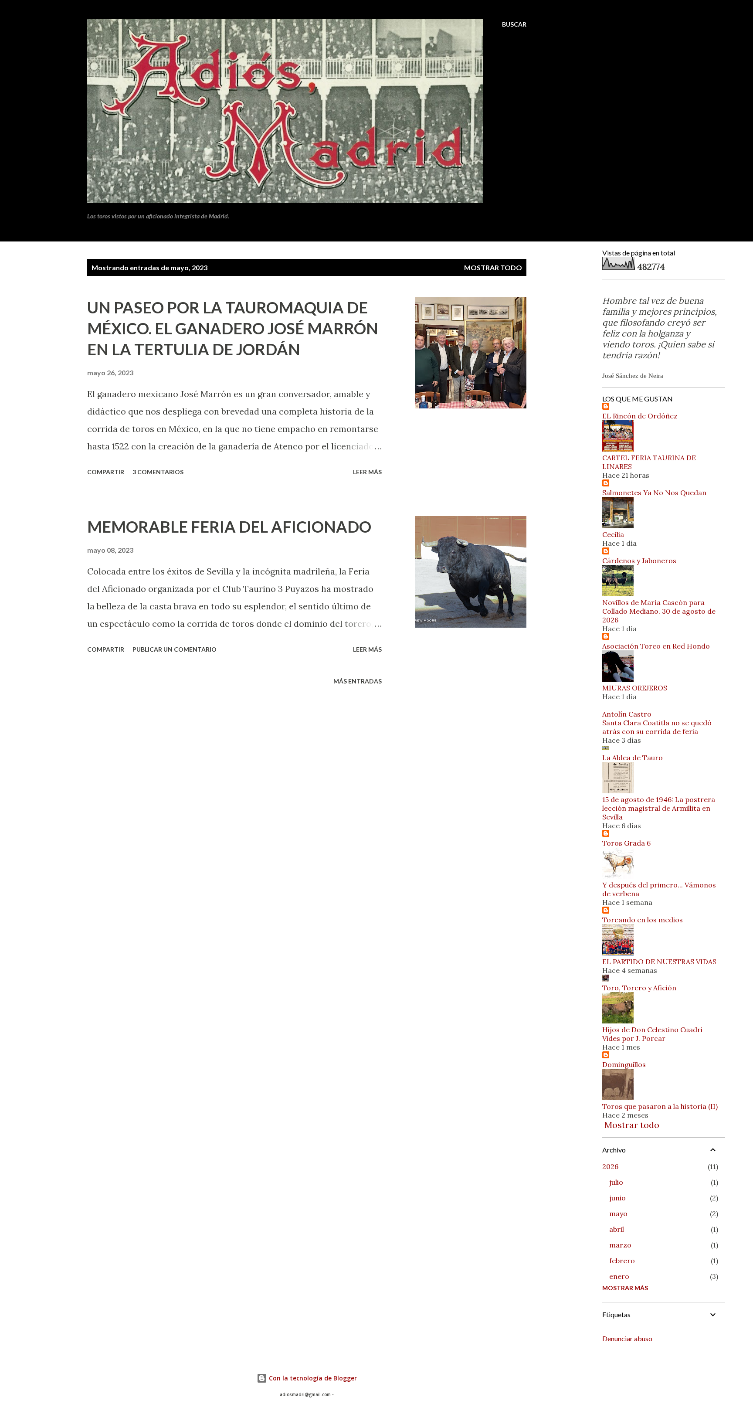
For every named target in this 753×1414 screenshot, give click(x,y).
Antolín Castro (626, 714)
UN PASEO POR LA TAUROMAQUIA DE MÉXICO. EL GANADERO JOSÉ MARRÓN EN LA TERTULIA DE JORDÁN (232, 328)
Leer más (367, 472)
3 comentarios (157, 472)
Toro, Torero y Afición (639, 987)
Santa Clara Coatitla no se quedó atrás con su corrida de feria (657, 727)
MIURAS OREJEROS (634, 687)
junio (617, 1197)
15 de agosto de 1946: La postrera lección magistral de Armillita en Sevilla (658, 808)
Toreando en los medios (642, 919)
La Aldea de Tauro (632, 757)
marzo (620, 1245)
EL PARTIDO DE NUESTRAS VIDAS (659, 961)
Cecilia (613, 534)
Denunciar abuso (627, 1338)
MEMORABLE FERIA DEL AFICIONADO (229, 526)
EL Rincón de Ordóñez (640, 415)
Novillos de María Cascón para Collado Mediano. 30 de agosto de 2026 (659, 611)
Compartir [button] (105, 472)
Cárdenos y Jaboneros (639, 560)
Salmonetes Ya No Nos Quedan (654, 492)
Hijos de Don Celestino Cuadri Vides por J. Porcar (652, 1034)
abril (616, 1229)
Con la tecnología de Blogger (312, 1378)
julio (616, 1182)
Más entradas (357, 681)
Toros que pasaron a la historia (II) (660, 1106)
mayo (618, 1213)
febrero (622, 1260)
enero (619, 1276)
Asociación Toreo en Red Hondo (656, 646)
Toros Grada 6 (626, 843)
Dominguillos (624, 1064)
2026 (610, 1166)
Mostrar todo (493, 267)
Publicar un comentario (174, 649)
